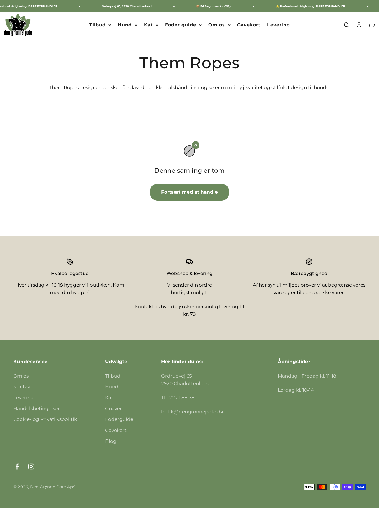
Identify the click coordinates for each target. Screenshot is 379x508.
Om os (216, 24)
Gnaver (113, 408)
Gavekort (249, 24)
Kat (148, 24)
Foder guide (180, 24)
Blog (111, 441)
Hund (125, 24)
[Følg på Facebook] (17, 466)
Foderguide (119, 419)
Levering (278, 24)
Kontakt (22, 387)
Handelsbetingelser (36, 408)
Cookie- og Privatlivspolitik (45, 419)
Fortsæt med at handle (189, 192)
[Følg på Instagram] (31, 466)
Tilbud (97, 24)
